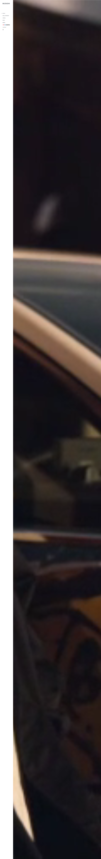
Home (4, 13)
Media (4, 22)
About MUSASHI (6, 15)
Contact (4, 27)
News (4, 20)
